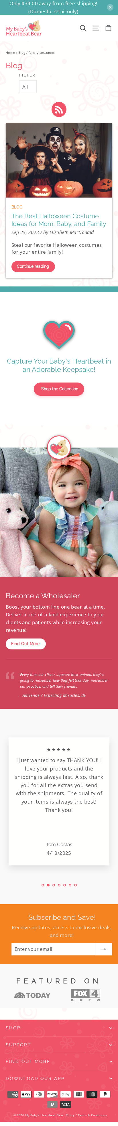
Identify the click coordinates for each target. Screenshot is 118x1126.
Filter (27, 75)
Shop (13, 1027)
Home (10, 52)
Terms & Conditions (92, 1115)
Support (18, 1044)
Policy (70, 1115)
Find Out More (25, 643)
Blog (21, 52)
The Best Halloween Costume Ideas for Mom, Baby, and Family (58, 219)
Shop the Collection (59, 389)
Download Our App (35, 1078)
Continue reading (33, 266)
